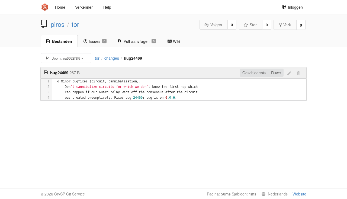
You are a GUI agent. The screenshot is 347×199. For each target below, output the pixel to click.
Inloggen (295, 7)
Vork (287, 24)
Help (107, 7)
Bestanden (62, 41)
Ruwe (276, 72)
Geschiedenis (254, 72)
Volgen (216, 24)
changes (111, 58)
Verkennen (84, 7)
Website (299, 194)
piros (58, 24)
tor (75, 24)
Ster (253, 24)
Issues (97, 41)
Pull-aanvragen (139, 41)
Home (60, 7)
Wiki (176, 41)
